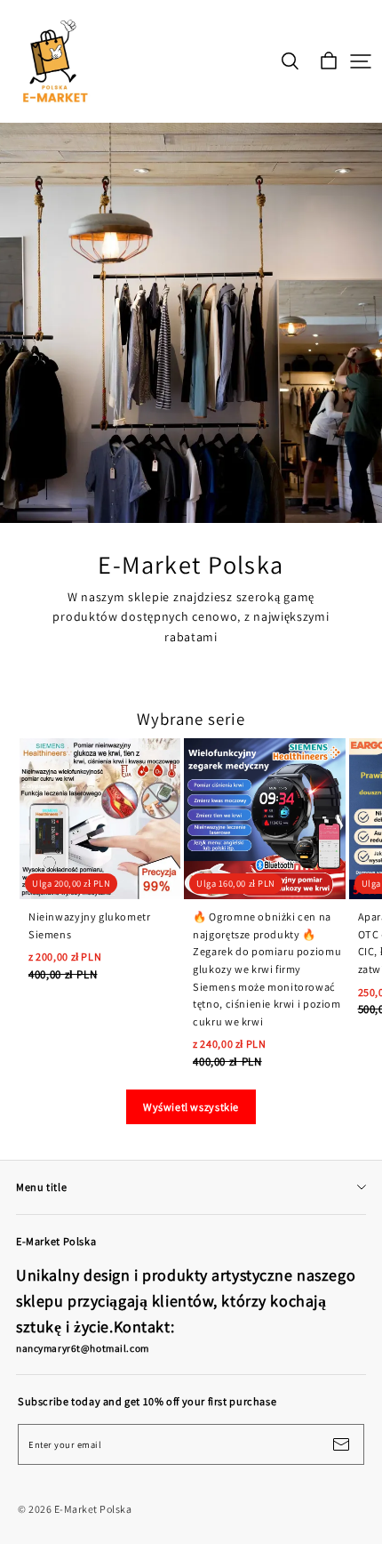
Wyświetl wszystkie (191, 1106)
